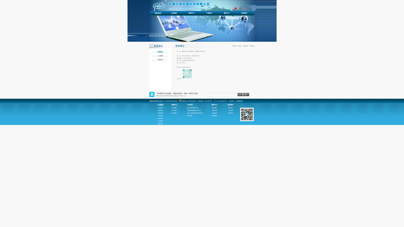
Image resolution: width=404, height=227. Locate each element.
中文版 (239, 8)
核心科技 (160, 118)
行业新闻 (174, 113)
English (248, 8)
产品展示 (206, 13)
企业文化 (160, 115)
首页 (239, 46)
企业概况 (171, 13)
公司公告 (174, 110)
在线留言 (230, 113)
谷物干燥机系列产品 (192, 108)
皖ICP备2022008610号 (172, 101)
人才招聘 (230, 110)
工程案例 (189, 115)
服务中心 (223, 13)
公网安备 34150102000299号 (189, 101)
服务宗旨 (214, 113)
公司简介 (160, 108)
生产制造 (160, 121)
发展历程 (160, 113)
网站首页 (158, 13)
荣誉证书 (160, 123)
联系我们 (241, 13)
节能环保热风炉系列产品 (194, 110)
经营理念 (160, 110)
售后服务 (214, 108)
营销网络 (214, 115)
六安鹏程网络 (239, 101)
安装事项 (214, 110)
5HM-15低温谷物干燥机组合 (195, 113)
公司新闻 (174, 108)
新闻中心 (188, 13)
